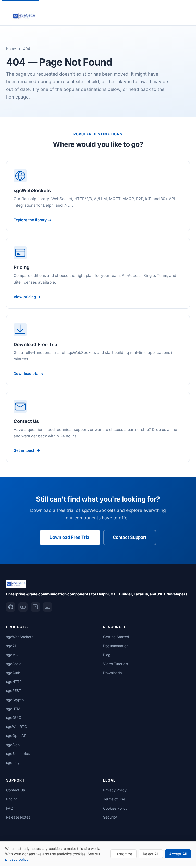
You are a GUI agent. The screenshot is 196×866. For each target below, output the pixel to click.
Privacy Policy (115, 790)
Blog (107, 655)
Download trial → (29, 373)
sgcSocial (14, 664)
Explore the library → (32, 220)
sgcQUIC (13, 717)
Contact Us (15, 790)
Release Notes (18, 817)
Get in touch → (27, 450)
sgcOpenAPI (16, 735)
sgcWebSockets (19, 637)
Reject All (150, 854)
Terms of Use (114, 799)
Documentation (115, 646)
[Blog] (47, 607)
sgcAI (11, 646)
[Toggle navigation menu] (179, 16)
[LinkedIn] (35, 607)
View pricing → (27, 297)
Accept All (178, 854)
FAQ (9, 808)
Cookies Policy (115, 808)
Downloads (112, 672)
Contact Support (129, 537)
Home (11, 49)
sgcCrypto (15, 700)
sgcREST (13, 690)
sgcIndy (13, 762)
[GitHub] (10, 607)
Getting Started (116, 637)
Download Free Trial (70, 537)
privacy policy (16, 859)
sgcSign (13, 744)
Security (110, 817)
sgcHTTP (14, 681)
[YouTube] (23, 607)
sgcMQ (12, 655)
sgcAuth (13, 672)
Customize (123, 854)
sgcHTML (14, 708)
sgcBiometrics (18, 753)
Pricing (12, 799)
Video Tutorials (115, 664)
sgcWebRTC (16, 726)
